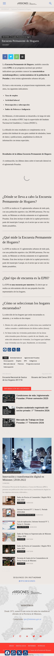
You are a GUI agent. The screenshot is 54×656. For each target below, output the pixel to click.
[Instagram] (20, 636)
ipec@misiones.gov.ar (32, 619)
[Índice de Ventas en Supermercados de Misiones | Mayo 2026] (9, 537)
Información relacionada (17, 389)
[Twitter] (10, 56)
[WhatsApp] (16, 56)
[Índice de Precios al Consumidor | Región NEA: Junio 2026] (9, 549)
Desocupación (8, 361)
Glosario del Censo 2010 (41, 377)
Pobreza (21, 364)
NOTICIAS (41, 646)
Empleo (18, 361)
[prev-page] (4, 432)
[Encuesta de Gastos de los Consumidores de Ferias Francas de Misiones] (9, 561)
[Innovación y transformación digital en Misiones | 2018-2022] (27, 456)
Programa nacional (33, 364)
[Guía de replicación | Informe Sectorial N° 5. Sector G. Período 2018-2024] (9, 524)
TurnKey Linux (38, 655)
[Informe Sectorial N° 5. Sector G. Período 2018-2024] (9, 512)
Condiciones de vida (8, 401)
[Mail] (27, 636)
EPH (25, 361)
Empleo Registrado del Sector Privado (7, 411)
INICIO (11, 646)
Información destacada (7, 425)
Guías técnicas (23, 527)
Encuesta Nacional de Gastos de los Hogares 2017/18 (15, 378)
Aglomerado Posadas (31, 358)
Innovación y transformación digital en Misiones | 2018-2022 (23, 478)
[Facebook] (5, 56)
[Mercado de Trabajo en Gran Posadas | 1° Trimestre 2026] (9, 422)
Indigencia (33, 361)
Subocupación (8, 367)
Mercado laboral (9, 364)
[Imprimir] (22, 56)
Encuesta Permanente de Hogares (21, 9)
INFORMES (32, 646)
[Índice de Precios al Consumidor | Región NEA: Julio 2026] (9, 500)
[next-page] (8, 432)
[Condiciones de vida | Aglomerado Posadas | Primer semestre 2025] (9, 398)
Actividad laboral (16, 358)
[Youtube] (40, 636)
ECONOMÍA (21, 502)
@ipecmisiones (27, 581)
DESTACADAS (21, 646)
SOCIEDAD (5, 9)
